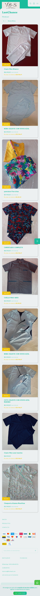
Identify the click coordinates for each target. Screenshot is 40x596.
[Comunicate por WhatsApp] (37, 583)
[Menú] (37, 3)
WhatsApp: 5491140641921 (10, 564)
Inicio (4, 519)
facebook (23, 558)
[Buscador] (30, 3)
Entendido (20, 593)
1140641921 (6, 568)
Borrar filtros (12, 21)
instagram (6, 558)
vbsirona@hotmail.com (8, 571)
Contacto (5, 527)
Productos (6, 523)
